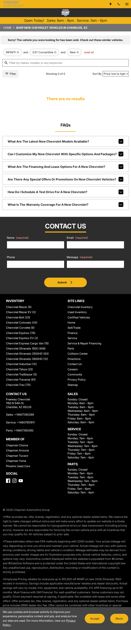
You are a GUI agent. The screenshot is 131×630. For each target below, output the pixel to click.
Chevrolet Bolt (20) (18, 317)
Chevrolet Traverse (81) (21, 379)
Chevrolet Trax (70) (18, 385)
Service (72, 338)
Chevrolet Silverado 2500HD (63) (27, 353)
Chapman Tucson (17, 455)
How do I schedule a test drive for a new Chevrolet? (47, 192)
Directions (74, 359)
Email (77, 237)
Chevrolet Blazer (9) (19, 307)
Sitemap (73, 385)
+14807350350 (23, 430)
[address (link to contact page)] (110, 4)
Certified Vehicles (79, 317)
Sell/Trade (74, 327)
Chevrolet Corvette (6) (20, 327)
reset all (89, 52)
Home (7, 27)
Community (75, 374)
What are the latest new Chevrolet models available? (48, 141)
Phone (11, 257)
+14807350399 (24, 414)
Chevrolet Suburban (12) (21, 364)
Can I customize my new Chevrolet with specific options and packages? (62, 154)
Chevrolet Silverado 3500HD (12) (27, 359)
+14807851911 (26, 422)
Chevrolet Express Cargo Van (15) (27, 343)
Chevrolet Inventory (80, 307)
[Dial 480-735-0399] (119, 4)
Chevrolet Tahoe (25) (19, 369)
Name (18, 237)
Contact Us (75, 364)
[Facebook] (8, 481)
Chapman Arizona (17, 450)
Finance (72, 333)
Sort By (97, 73)
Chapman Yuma (16, 461)
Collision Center (78, 353)
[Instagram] (14, 481)
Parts (71, 348)
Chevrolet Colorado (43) (21, 322)
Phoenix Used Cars (18, 466)
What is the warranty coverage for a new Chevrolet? (48, 204)
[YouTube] (21, 481)
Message (79, 257)
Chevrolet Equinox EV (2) (22, 338)
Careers (73, 369)
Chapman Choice (17, 445)
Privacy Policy (77, 379)
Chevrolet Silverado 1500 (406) (26, 348)
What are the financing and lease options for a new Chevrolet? (56, 167)
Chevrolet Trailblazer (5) (21, 374)
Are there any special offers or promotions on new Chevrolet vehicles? (62, 179)
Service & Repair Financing (84, 343)
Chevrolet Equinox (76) (20, 333)
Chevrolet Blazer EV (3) (21, 312)
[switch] (127, 4)
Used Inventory (77, 312)
